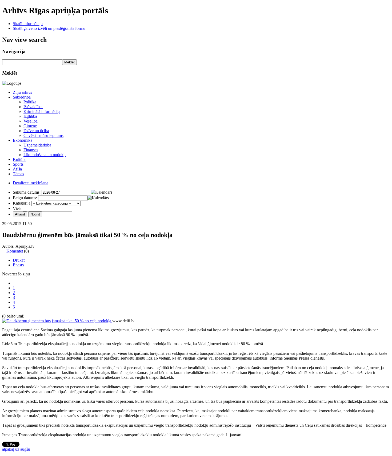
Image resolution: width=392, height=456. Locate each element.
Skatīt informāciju (28, 23)
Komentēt (14, 251)
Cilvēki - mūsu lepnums (43, 135)
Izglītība (30, 116)
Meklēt (69, 62)
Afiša (17, 169)
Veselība (30, 121)
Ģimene (30, 126)
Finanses (30, 150)
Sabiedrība (22, 97)
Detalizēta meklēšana (30, 183)
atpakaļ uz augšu (16, 449)
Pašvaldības (33, 106)
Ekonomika (22, 140)
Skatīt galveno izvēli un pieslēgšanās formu (49, 28)
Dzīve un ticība (36, 130)
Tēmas (18, 174)
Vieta (17, 208)
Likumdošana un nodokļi (44, 154)
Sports (18, 164)
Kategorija (21, 203)
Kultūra (19, 159)
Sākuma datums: (27, 192)
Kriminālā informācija (41, 111)
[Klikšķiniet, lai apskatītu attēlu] (57, 321)
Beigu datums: (25, 198)
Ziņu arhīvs (22, 92)
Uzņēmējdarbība (37, 145)
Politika (29, 102)
